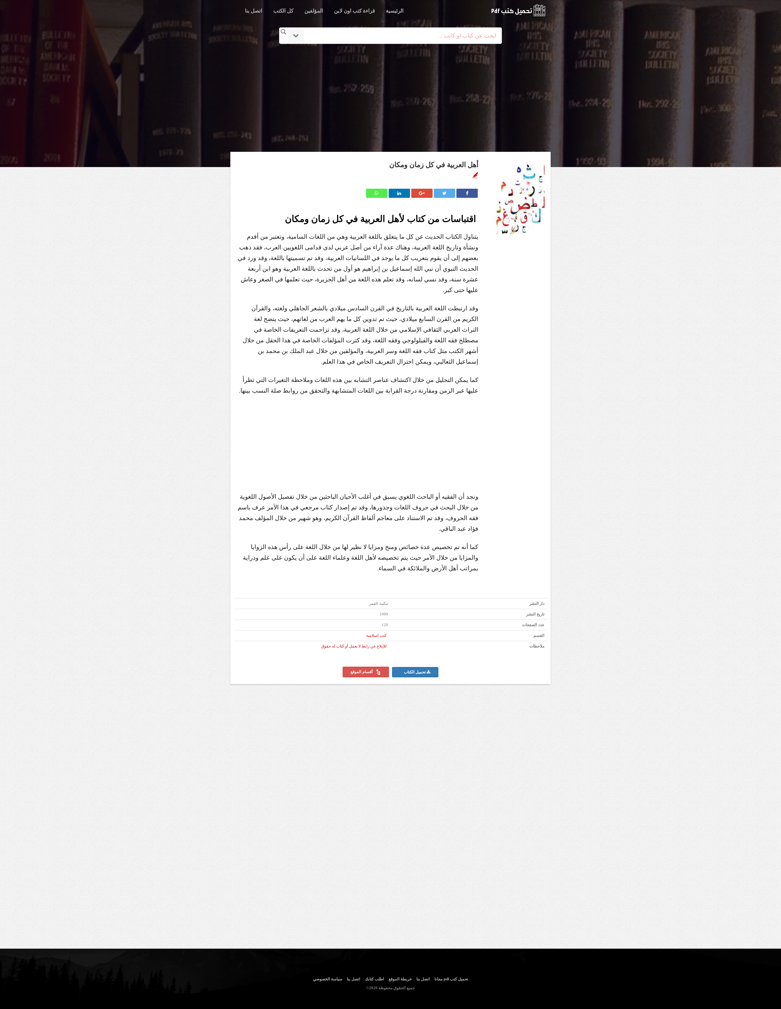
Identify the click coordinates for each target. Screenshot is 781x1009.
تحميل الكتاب (415, 672)
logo (518, 10)
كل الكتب (283, 11)
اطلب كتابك (374, 979)
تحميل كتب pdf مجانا (451, 979)
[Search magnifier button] (283, 31)
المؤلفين (313, 11)
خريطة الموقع (400, 979)
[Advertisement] (391, 98)
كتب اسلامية (376, 635)
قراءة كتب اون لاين (354, 11)
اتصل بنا (253, 11)
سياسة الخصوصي (327, 979)
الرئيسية (395, 11)
